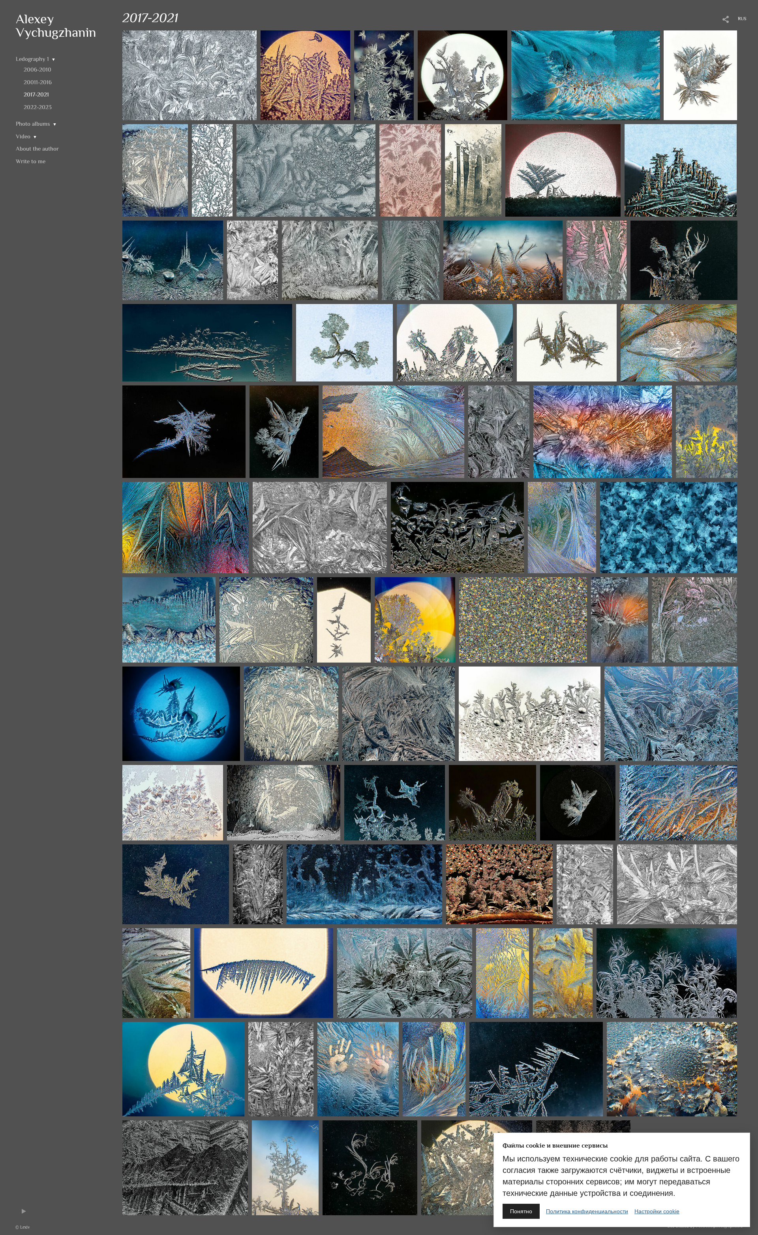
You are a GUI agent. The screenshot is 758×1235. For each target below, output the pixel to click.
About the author (37, 148)
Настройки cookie (656, 1211)
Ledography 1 (32, 58)
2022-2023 (38, 107)
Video (23, 136)
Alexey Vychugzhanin (56, 25)
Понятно (521, 1211)
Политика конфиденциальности (587, 1211)
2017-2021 (36, 94)
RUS (742, 18)
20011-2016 (38, 82)
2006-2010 (37, 69)
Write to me (30, 161)
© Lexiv (22, 1227)
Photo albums (33, 123)
